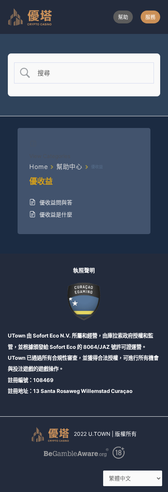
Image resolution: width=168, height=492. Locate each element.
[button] (123, 17)
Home (38, 167)
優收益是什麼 (55, 214)
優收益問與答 (55, 202)
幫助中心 (69, 167)
